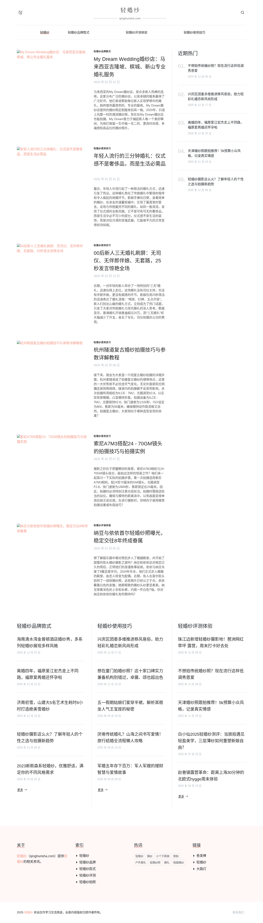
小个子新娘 (163, 856)
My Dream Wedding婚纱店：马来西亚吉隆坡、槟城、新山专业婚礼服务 (130, 66)
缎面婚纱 (178, 862)
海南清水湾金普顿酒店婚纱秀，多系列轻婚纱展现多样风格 (50, 642)
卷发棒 (201, 855)
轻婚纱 (22, 856)
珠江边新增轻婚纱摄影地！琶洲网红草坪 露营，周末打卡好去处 (211, 642)
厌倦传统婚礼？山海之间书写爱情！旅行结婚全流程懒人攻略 (130, 737)
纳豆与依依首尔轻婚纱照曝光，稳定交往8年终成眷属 (130, 537)
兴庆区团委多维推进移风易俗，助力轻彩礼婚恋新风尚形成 (216, 96)
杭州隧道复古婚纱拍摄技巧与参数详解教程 (130, 353)
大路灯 (201, 869)
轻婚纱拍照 (87, 882)
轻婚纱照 (155, 862)
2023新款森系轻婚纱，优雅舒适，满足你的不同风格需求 (50, 769)
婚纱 (149, 856)
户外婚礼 (140, 862)
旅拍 (176, 856)
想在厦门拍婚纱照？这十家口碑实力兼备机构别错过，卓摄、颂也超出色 (130, 674)
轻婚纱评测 (87, 875)
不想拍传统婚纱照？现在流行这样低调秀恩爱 (216, 68)
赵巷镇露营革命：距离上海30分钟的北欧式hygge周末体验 (211, 775)
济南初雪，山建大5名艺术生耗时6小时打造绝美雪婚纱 (50, 705)
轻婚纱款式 (87, 869)
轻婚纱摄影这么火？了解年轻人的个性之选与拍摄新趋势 (216, 181)
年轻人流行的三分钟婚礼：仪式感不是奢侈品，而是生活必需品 (130, 160)
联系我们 (238, 912)
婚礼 (167, 862)
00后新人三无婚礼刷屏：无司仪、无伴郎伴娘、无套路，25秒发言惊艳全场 (127, 260)
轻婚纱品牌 (87, 862)
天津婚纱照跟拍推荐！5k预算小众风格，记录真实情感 (214, 153)
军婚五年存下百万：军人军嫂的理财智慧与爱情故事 (130, 769)
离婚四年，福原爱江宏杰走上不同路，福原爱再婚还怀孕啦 (216, 125)
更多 (20, 790)
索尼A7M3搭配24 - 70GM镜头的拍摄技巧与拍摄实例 (128, 447)
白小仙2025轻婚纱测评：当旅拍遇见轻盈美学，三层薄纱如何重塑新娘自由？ (211, 741)
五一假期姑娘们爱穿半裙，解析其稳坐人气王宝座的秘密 (130, 705)
